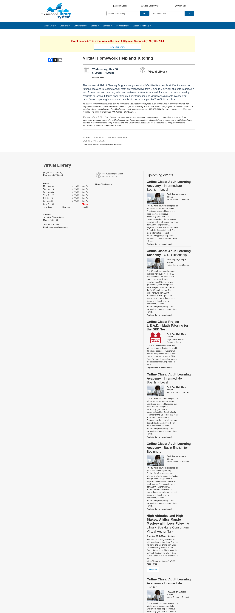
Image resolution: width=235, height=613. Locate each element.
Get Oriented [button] (79, 25)
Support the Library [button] (141, 25)
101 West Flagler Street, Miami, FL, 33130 (112, 175)
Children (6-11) (122, 137)
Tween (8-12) (112, 137)
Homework (109, 144)
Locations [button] (64, 25)
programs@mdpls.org (52, 172)
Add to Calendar (99, 77)
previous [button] (48, 207)
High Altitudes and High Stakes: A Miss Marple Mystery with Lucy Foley (168, 523)
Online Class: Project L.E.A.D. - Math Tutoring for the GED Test (167, 325)
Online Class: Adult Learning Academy (169, 185)
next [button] (85, 207)
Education (102, 141)
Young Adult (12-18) (99, 137)
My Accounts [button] (121, 25)
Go (145, 13)
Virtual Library (157, 71)
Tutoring (102, 144)
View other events (118, 47)
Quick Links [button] (49, 25)
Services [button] (107, 25)
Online (95, 141)
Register (153, 570)
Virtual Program (93, 144)
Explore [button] (94, 25)
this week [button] (66, 207)
